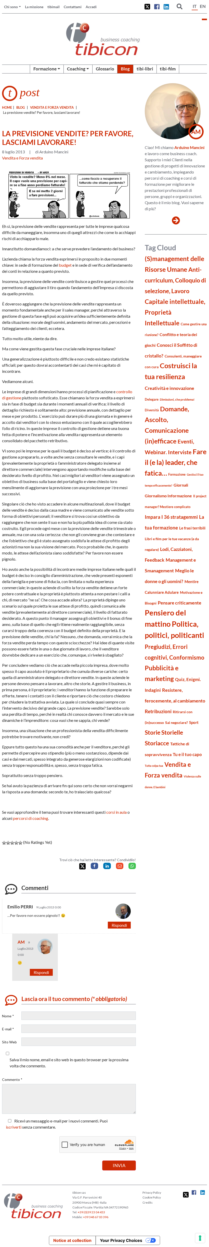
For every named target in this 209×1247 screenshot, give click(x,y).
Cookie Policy (151, 1197)
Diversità (152, 410)
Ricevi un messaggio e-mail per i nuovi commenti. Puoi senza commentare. (57, 1123)
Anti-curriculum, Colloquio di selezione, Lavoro (175, 280)
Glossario (105, 68)
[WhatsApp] (132, 866)
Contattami (73, 7)
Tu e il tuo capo (187, 754)
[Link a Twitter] (147, 6)
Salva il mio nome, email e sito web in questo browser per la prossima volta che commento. (69, 1062)
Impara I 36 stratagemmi (171, 517)
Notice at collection (72, 1240)
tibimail (53, 7)
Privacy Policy (151, 1192)
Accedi (91, 7)
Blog (125, 68)
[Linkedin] (107, 866)
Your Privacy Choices (121, 1240)
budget (65, 265)
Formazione (45, 68)
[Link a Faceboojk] (157, 6)
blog (20, 107)
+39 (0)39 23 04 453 (91, 1212)
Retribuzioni (158, 711)
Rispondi (119, 925)
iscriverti (13, 1127)
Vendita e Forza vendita (52, 107)
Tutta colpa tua (154, 765)
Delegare (152, 399)
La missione (34, 7)
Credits (147, 1202)
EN (203, 6)
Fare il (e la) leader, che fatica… (175, 462)
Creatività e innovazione (169, 388)
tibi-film (168, 68)
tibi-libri (145, 68)
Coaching (76, 68)
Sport (194, 722)
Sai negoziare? (176, 722)
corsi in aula (116, 812)
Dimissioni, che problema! (177, 399)
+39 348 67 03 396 (95, 1217)
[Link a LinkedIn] (166, 6)
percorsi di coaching (30, 818)
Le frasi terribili (192, 528)
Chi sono (11, 7)
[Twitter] (82, 866)
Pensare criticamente (179, 603)
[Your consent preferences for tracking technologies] (200, 1238)
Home (7, 107)
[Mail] (119, 866)
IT (195, 6)
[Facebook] (94, 866)
